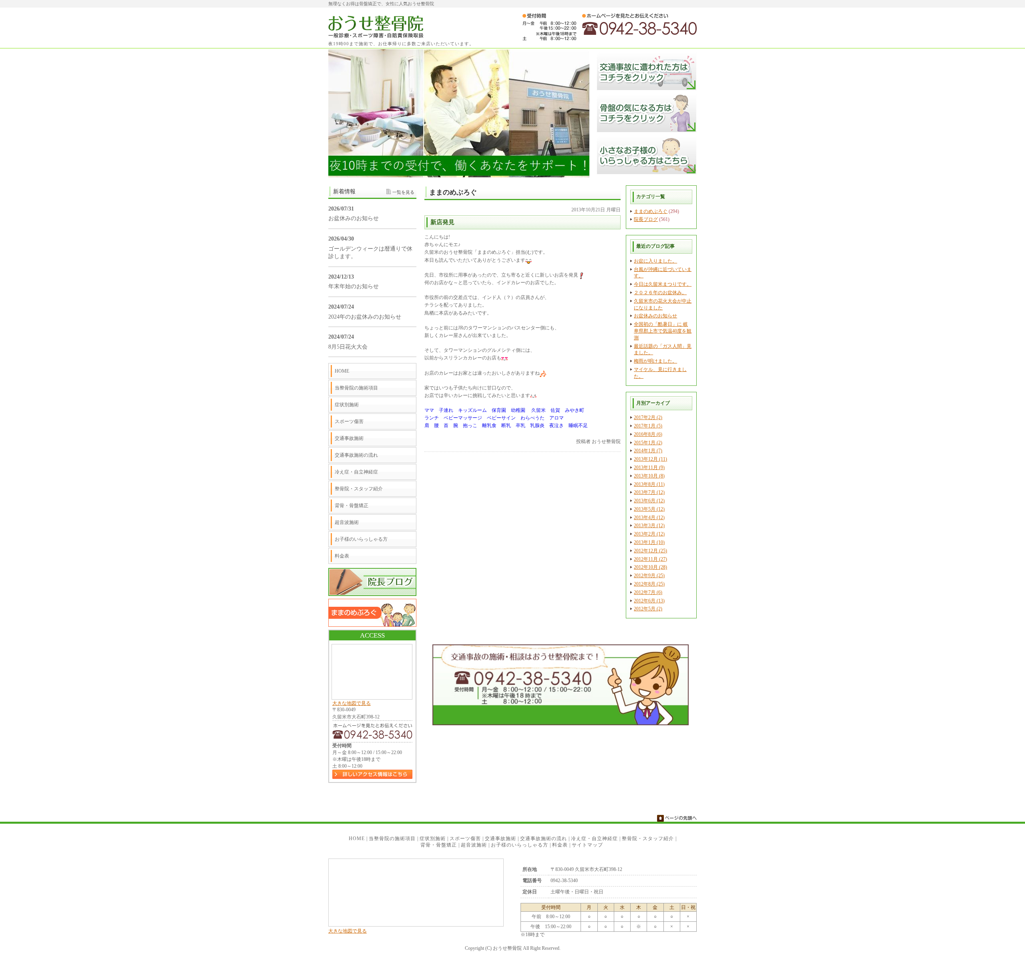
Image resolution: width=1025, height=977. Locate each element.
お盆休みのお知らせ (655, 316)
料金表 (342, 556)
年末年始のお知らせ (353, 286)
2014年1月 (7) (648, 450)
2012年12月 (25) (650, 551)
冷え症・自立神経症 (356, 472)
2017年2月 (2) (648, 417)
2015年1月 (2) (648, 442)
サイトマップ (587, 845)
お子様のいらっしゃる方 (361, 539)
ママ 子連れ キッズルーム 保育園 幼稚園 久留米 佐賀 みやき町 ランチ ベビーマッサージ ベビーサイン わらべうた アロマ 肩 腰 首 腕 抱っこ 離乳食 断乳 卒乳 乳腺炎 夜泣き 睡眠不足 (506, 417)
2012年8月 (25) (649, 584)
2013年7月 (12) (649, 492)
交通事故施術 (349, 438)
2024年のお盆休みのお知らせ (364, 317)
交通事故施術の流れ (356, 455)
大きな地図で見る (351, 703)
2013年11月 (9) (649, 467)
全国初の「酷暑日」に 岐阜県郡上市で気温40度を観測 (662, 331)
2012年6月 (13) (649, 601)
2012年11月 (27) (650, 559)
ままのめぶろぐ (650, 211)
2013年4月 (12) (649, 517)
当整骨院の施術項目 (356, 388)
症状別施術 (347, 404)
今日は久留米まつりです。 (662, 284)
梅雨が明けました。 (655, 361)
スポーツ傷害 (349, 421)
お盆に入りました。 (655, 261)
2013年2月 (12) (649, 534)
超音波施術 (347, 522)
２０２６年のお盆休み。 (660, 292)
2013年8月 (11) (649, 484)
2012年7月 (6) (648, 592)
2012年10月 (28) (650, 567)
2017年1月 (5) (648, 426)
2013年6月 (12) (649, 501)
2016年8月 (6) (648, 434)
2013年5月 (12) (649, 509)
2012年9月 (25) (649, 575)
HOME (342, 371)
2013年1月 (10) (649, 542)
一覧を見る (403, 192)
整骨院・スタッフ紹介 (359, 489)
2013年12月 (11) (650, 459)
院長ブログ (646, 219)
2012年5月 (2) (648, 609)
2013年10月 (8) (649, 476)
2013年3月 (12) (649, 525)
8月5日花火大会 (348, 347)
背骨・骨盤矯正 (351, 505)
